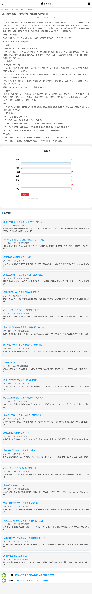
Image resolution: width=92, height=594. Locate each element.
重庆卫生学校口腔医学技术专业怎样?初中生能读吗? (24, 521)
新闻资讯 (20, 9)
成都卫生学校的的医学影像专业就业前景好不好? (24, 327)
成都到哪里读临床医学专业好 (15, 556)
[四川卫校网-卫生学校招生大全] (46, 3)
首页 (13, 9)
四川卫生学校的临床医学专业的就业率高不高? (23, 398)
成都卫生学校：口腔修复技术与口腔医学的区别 (23, 275)
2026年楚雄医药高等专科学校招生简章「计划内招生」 (24, 240)
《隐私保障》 (33, 198)
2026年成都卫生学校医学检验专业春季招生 (21, 310)
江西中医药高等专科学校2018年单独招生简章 (34, 575)
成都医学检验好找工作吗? (14, 485)
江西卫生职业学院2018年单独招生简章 (31, 581)
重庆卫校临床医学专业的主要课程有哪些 (20, 503)
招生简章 (29, 9)
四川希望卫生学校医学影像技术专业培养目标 (22, 345)
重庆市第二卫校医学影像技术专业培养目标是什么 (24, 538)
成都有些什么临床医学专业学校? (17, 257)
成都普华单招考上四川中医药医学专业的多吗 (22, 222)
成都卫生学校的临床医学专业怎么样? (19, 450)
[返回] (2, 4)
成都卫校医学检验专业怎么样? (16, 433)
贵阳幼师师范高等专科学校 (14, 363)
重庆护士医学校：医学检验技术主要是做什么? (23, 415)
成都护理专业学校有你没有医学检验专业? (21, 292)
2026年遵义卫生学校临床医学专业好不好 (20, 468)
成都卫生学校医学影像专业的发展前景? (20, 380)
